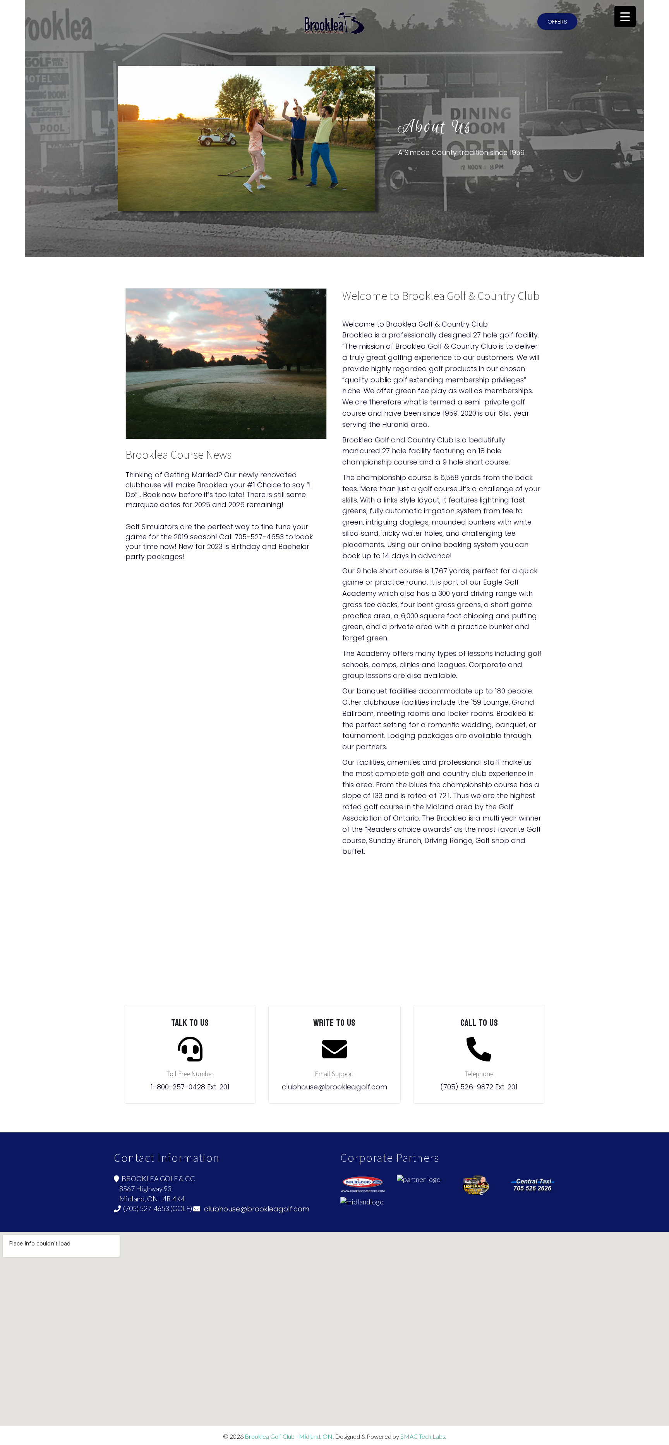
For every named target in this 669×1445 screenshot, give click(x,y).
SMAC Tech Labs (422, 1436)
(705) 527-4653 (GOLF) (156, 1208)
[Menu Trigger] (625, 16)
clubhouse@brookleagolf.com (254, 1209)
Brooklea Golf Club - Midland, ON (289, 1436)
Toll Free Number (189, 1073)
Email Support (334, 1073)
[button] (557, 21)
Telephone (479, 1073)
